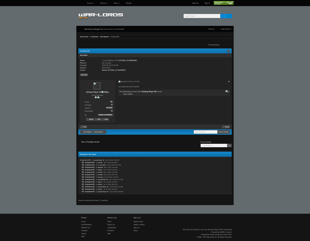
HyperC (100, 182)
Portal (83, 221)
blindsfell (100, 167)
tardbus (100, 170)
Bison (220, 234)
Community (94, 36)
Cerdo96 (100, 174)
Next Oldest (87, 132)
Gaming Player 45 (93, 92)
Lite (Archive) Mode (212, 229)
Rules (135, 230)
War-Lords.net (188, 229)
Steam (91, 119)
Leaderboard (111, 228)
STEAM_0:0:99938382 (128, 60)
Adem (125, 94)
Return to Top (199, 229)
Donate (128, 3)
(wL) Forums (84, 36)
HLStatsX (110, 230)
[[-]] (227, 91)
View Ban (84, 75)
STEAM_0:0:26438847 (116, 70)
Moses (104, 70)
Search (83, 233)
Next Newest (98, 132)
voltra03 (130, 94)
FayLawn (100, 177)
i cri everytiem (102, 165)
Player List (111, 225)
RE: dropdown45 (88, 162)
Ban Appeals (105, 36)
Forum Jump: (206, 142)
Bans (116, 3)
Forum (90, 3)
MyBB (222, 232)
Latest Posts (225, 29)
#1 (229, 81)
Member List (85, 228)
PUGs (109, 221)
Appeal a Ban (138, 221)
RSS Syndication (226, 229)
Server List (112, 218)
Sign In (207, 3)
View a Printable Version (90, 142)
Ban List (136, 218)
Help (82, 236)
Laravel (228, 232)
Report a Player (139, 225)
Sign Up (195, 3)
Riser (226, 234)
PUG (99, 119)
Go (229, 145)
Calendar (84, 230)
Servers (103, 3)
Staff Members (86, 225)
